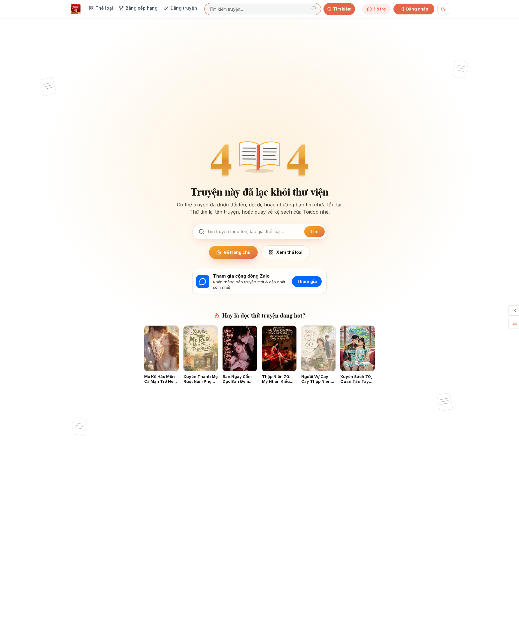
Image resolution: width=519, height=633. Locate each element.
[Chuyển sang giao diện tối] (443, 9)
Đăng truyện (183, 8)
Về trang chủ (236, 252)
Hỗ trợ (380, 9)
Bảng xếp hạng (142, 8)
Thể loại (104, 8)
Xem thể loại (289, 252)
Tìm (314, 231)
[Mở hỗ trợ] (515, 310)
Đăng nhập (417, 9)
